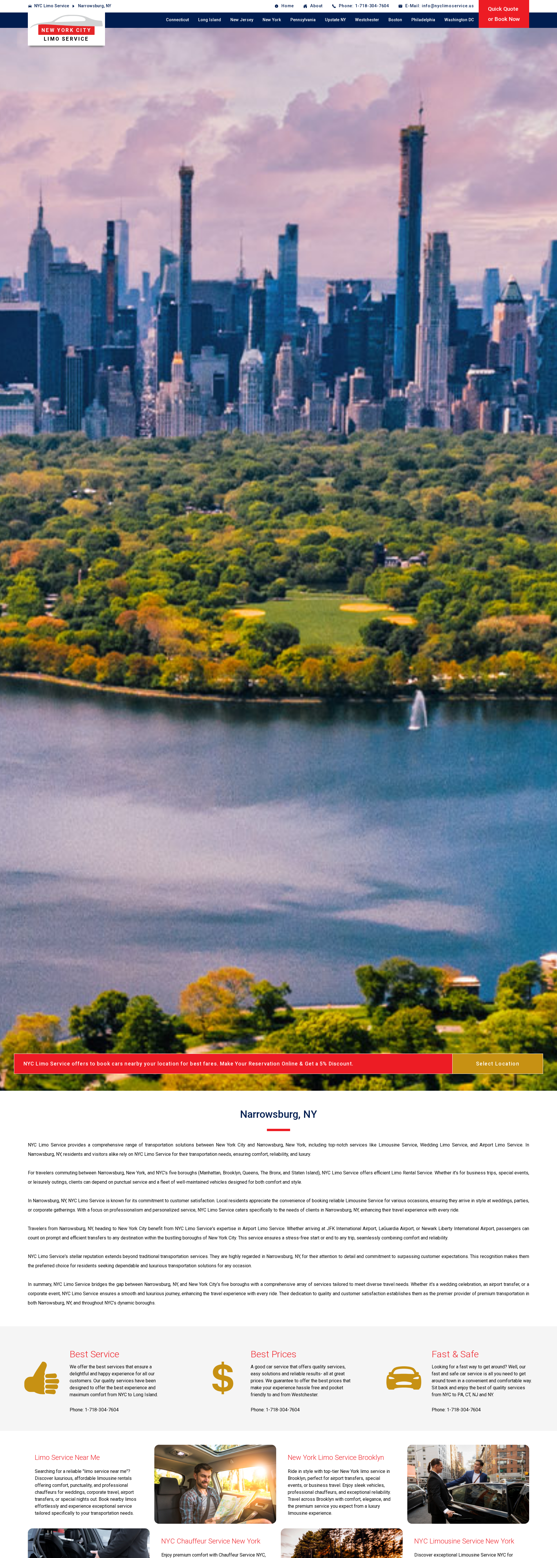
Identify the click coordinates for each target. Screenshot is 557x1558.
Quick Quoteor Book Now (504, 14)
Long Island (209, 19)
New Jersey (241, 19)
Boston (395, 19)
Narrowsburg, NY (94, 5)
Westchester (367, 19)
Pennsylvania (303, 19)
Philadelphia (423, 19)
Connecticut (177, 19)
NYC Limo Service (51, 5)
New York (272, 19)
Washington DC (459, 19)
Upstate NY (335, 19)
